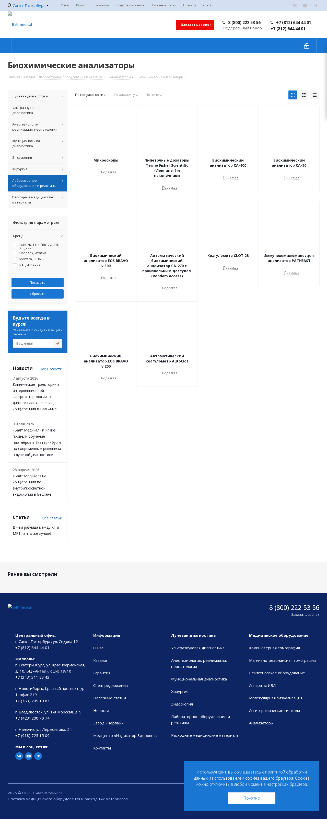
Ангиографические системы (274, 710)
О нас (98, 647)
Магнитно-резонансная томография (282, 660)
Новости (101, 710)
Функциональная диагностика (199, 678)
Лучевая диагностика (193, 635)
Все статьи (52, 517)
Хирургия (179, 691)
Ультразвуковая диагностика (198, 647)
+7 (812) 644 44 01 (293, 22)
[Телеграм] (315, 5)
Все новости (51, 368)
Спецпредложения (110, 685)
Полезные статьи (109, 697)
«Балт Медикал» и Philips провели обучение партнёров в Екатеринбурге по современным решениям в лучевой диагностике (37, 442)
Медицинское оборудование (278, 635)
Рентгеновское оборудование (277, 672)
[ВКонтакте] (295, 5)
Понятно (251, 798)
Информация (106, 635)
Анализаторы (261, 722)
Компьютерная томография (274, 647)
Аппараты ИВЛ (262, 685)
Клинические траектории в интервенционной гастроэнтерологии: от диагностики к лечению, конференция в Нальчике (36, 396)
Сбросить (37, 293)
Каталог (100, 660)
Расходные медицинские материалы (205, 735)
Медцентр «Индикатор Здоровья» (125, 735)
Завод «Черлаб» (108, 722)
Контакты (102, 747)
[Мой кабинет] (306, 45)
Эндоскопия (182, 704)
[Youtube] (305, 5)
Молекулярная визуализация (275, 697)
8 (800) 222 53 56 (244, 22)
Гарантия (101, 672)
